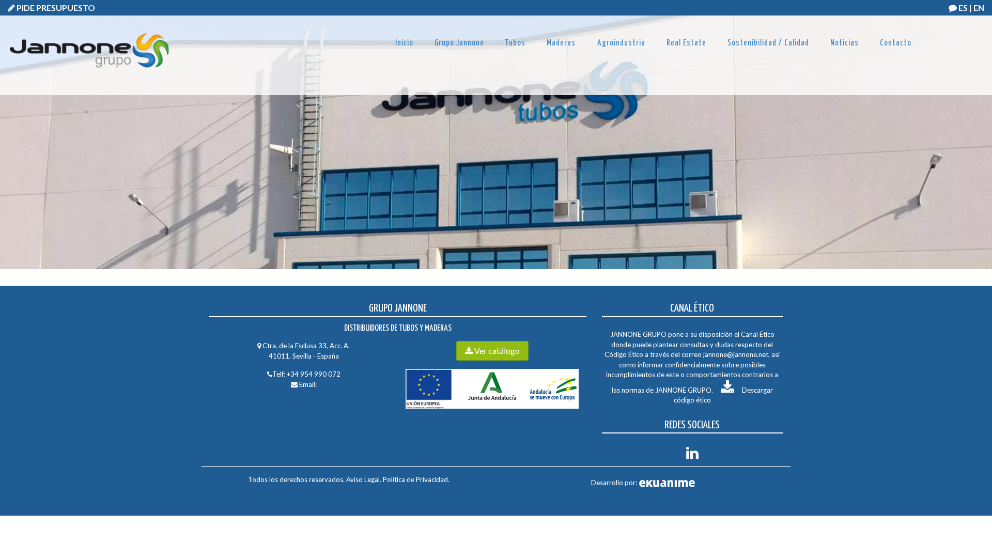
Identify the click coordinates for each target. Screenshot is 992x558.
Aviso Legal (363, 479)
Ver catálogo (496, 350)
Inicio (404, 43)
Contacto (895, 43)
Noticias (844, 43)
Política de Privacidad (414, 479)
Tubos (515, 43)
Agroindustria (621, 43)
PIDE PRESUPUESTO (55, 7)
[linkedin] (692, 456)
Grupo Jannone (459, 43)
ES (963, 7)
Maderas (561, 43)
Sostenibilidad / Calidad (768, 43)
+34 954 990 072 (313, 374)
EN (978, 7)
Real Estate (686, 43)
